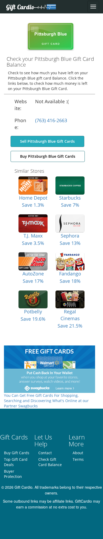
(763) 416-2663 (51, 120)
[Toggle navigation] (93, 6)
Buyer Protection (13, 474)
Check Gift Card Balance (50, 462)
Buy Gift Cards (16, 452)
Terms (78, 459)
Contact (45, 452)
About (78, 452)
